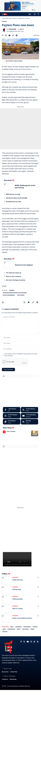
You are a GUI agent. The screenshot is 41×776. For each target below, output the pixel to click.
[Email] (9, 35)
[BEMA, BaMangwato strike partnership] (8, 186)
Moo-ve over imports (13, 276)
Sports (18, 629)
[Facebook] (11, 410)
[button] (26, 14)
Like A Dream (10, 431)
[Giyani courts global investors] (6, 618)
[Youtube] (29, 415)
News (12, 626)
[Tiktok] (11, 421)
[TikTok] (34, 641)
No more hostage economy (15, 280)
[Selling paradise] (6, 599)
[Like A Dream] (34, 433)
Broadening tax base (13, 201)
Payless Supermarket (9, 295)
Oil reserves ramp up (13, 273)
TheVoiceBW (12, 29)
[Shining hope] (6, 590)
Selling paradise (17, 599)
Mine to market (17, 608)
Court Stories (25, 629)
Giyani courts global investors (22, 618)
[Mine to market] (6, 609)
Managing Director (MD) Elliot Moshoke (15, 292)
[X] (29, 410)
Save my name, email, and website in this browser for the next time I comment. (20, 354)
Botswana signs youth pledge (16, 198)
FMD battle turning (13, 194)
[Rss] (37, 641)
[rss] (29, 421)
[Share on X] (6, 35)
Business (4, 21)
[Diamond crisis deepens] (8, 265)
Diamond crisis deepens (24, 265)
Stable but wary (17, 580)
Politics (32, 629)
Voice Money (20, 295)
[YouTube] (27, 641)
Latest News (18, 626)
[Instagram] (11, 415)
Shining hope (16, 589)
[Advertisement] (20, 128)
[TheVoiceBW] (4, 14)
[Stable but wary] (6, 580)
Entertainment (27, 626)
